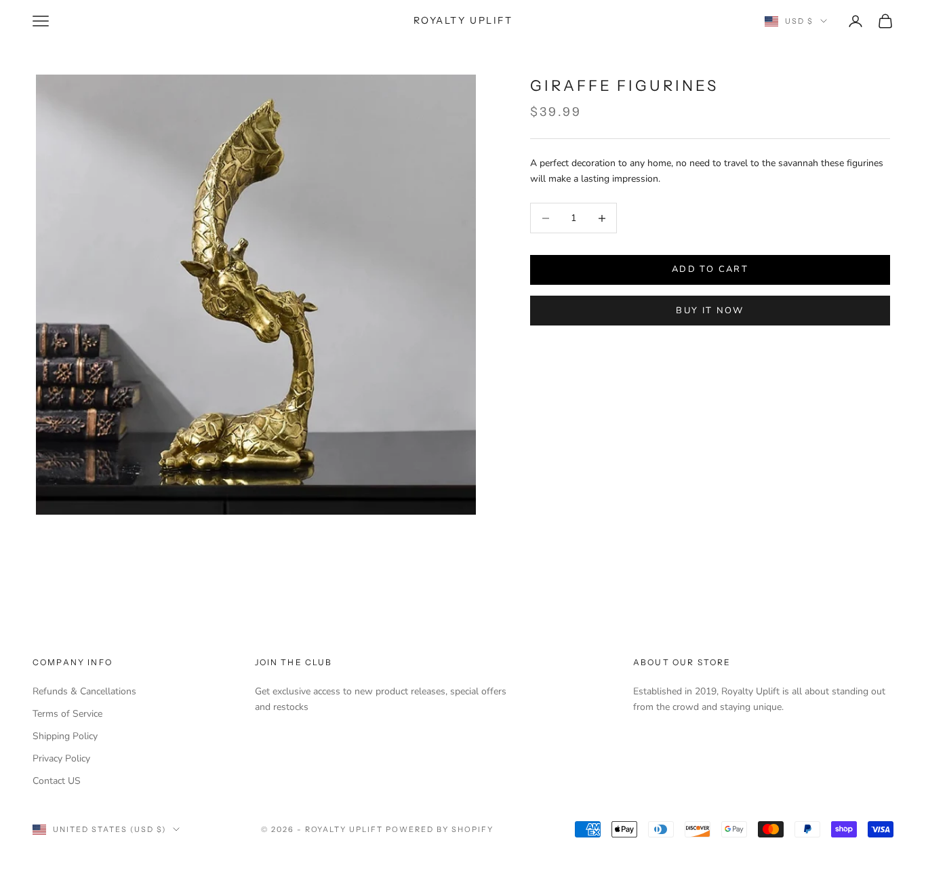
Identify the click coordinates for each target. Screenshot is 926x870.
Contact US (57, 780)
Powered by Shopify (440, 829)
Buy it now (710, 310)
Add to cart (710, 270)
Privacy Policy (61, 758)
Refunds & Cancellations (84, 691)
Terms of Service (67, 713)
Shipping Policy (65, 736)
